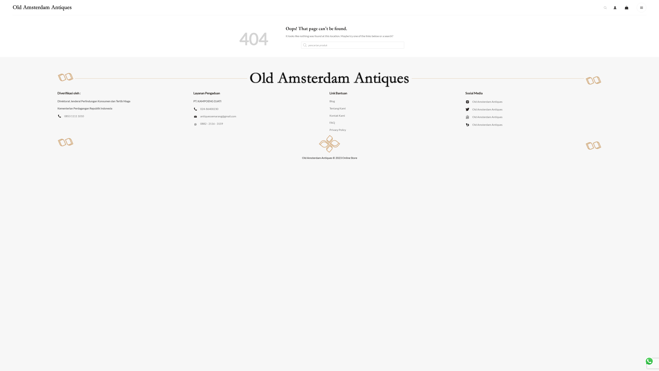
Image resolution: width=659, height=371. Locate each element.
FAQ (332, 122)
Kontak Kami (337, 115)
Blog (332, 101)
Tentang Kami (338, 108)
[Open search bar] (605, 7)
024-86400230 (209, 108)
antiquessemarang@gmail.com (218, 116)
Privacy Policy (338, 129)
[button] (615, 7)
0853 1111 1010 (74, 116)
